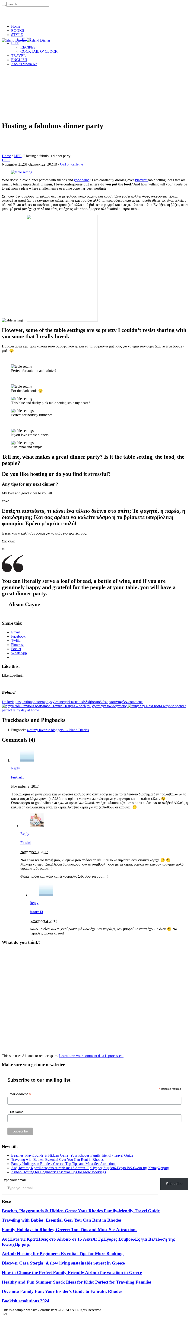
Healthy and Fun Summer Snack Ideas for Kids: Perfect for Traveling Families (76, 1282)
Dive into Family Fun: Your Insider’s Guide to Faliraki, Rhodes (62, 1291)
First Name (15, 1112)
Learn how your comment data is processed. (91, 1056)
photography (41, 702)
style (53, 702)
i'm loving (9, 702)
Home (6, 156)
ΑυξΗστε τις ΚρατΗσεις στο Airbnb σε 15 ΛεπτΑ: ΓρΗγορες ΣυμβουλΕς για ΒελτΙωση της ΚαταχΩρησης (90, 1168)
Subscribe (174, 1184)
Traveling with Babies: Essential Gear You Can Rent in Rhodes (57, 1159)
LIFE (18, 156)
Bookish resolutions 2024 (25, 1300)
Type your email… (15, 1180)
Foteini (25, 843)
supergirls (64, 702)
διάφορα (106, 702)
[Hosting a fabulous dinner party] (21, 172)
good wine (81, 180)
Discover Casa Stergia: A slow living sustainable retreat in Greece (63, 1263)
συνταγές (119, 702)
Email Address (19, 1094)
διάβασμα (93, 702)
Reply (15, 768)
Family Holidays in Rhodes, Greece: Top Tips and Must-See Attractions (63, 1164)
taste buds (78, 702)
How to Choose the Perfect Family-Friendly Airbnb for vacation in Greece (72, 1272)
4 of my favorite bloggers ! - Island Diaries (58, 730)
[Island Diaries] (26, 40)
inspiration (24, 702)
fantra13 (18, 777)
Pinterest (141, 180)
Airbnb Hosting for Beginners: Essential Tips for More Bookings (58, 1172)
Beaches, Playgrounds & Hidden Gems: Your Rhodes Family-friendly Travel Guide (72, 1155)
